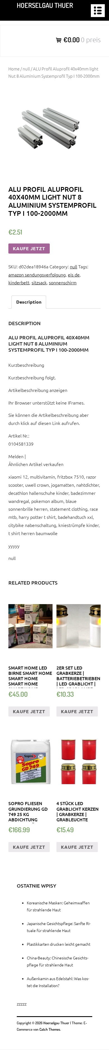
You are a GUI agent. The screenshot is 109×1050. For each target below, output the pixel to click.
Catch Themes (49, 1029)
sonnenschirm (63, 282)
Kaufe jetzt (29, 248)
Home (14, 69)
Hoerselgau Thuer (45, 5)
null (26, 69)
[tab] (28, 302)
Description (28, 302)
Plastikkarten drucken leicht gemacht (58, 944)
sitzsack (39, 282)
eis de (74, 274)
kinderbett (18, 282)
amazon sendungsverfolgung (37, 274)
